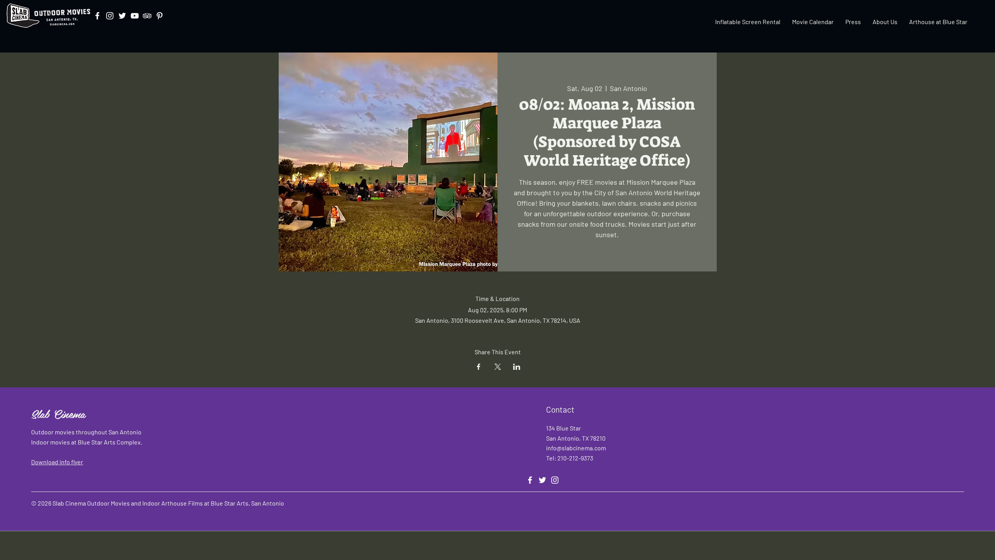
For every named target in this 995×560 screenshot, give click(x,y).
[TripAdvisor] (147, 16)
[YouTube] (135, 16)
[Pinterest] (159, 16)
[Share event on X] (497, 367)
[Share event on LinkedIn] (516, 367)
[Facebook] (97, 16)
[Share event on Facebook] (478, 367)
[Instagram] (110, 16)
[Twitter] (122, 16)
